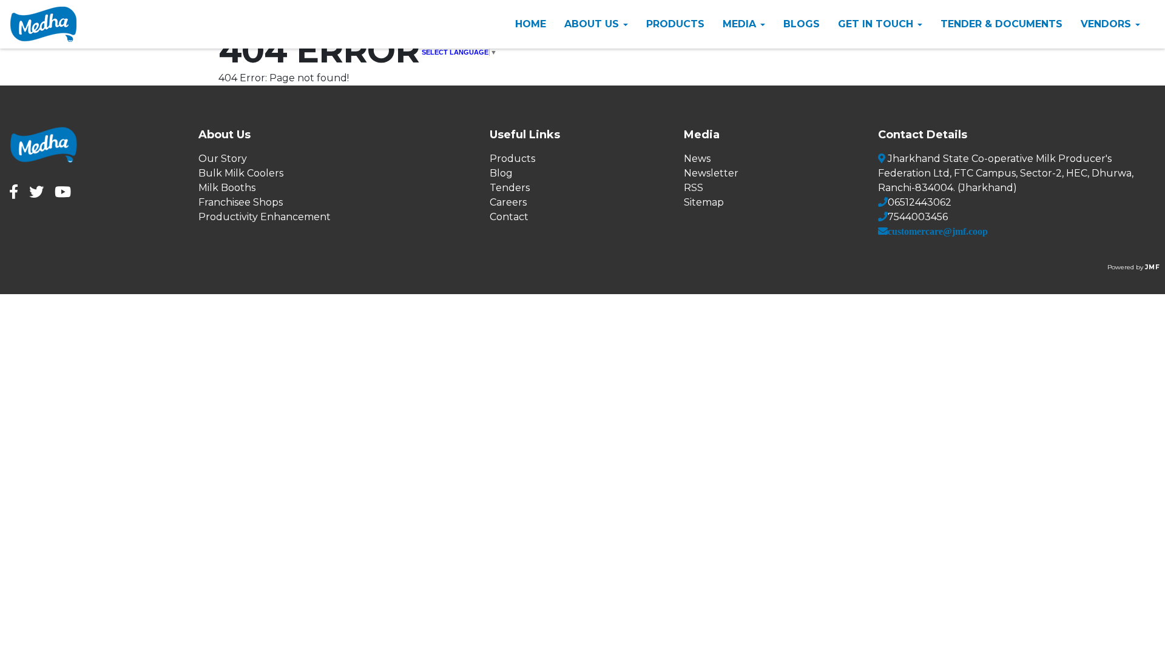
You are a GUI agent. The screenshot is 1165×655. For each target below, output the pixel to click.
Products (675, 24)
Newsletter (711, 173)
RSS (693, 187)
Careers (508, 202)
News (697, 158)
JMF (1152, 267)
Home (530, 24)
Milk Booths (226, 187)
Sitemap (704, 202)
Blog (501, 173)
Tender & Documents (1001, 24)
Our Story (222, 158)
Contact (509, 217)
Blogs (801, 24)
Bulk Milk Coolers (240, 173)
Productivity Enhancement (264, 217)
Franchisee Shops (240, 202)
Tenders (510, 187)
